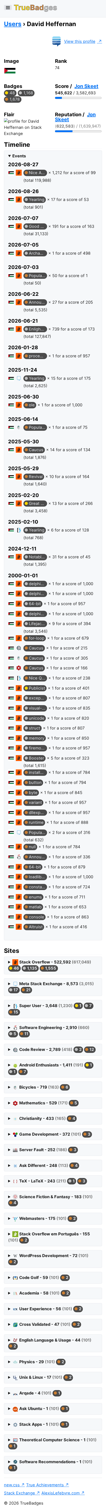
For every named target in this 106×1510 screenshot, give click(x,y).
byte (33, 792)
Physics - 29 (41, 1361)
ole (32, 404)
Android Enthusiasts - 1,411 (52, 1068)
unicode (36, 718)
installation (38, 772)
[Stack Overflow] (19, 173)
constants (38, 886)
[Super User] (19, 530)
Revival (36, 476)
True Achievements (45, 1484)
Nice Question (38, 678)
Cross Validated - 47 (48, 1324)
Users (12, 24)
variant (35, 802)
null (32, 846)
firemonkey (38, 748)
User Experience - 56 (49, 1308)
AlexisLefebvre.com (60, 1493)
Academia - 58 (43, 1293)
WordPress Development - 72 (50, 1258)
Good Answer (38, 226)
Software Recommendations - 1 (52, 1464)
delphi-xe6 (38, 613)
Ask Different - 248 (47, 1165)
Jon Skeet (86, 86)
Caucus (36, 449)
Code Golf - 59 (43, 1277)
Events (19, 155)
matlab (35, 906)
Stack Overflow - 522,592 (52, 965)
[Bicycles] (19, 427)
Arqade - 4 (39, 1393)
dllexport (37, 812)
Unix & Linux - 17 (44, 1377)
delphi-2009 (38, 583)
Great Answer (38, 503)
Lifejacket (38, 623)
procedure (38, 355)
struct (34, 728)
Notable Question (38, 556)
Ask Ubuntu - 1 (43, 1408)
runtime (36, 822)
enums (35, 897)
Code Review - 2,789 (56, 1049)
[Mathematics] (19, 668)
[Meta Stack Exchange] (19, 378)
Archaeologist (38, 253)
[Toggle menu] (8, 7)
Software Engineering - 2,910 (51, 1030)
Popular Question (38, 275)
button (35, 782)
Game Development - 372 (54, 1134)
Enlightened (38, 329)
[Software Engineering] (19, 857)
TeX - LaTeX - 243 (51, 1180)
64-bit (35, 603)
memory (36, 738)
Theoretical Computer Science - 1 (55, 1442)
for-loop (36, 638)
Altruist (36, 926)
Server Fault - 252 (47, 1149)
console (36, 916)
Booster (36, 758)
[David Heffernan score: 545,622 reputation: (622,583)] (11, 173)
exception (38, 698)
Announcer (38, 302)
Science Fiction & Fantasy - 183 (53, 1199)
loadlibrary (38, 876)
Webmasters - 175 (46, 1218)
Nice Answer (38, 172)
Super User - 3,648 (52, 1008)
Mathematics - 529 (47, 1102)
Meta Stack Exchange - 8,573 (53, 986)
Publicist (37, 688)
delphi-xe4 (38, 593)
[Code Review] (19, 648)
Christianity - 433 (46, 1118)
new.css (12, 1484)
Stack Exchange (19, 1493)
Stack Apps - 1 (42, 1424)
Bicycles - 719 (43, 1087)
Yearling (36, 199)
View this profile (79, 41)
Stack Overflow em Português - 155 (49, 1237)
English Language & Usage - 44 (52, 1343)
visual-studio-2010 (38, 708)
